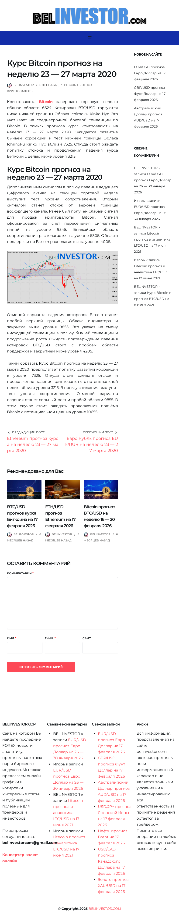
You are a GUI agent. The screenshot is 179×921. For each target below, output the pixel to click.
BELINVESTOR (24, 85)
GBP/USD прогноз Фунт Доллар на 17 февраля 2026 (149, 93)
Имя (11, 638)
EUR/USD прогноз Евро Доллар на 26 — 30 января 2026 (152, 213)
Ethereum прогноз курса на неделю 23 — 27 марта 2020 (33, 444)
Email (50, 638)
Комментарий (20, 573)
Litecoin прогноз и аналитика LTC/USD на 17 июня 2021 (150, 272)
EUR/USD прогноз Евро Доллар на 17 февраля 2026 (149, 73)
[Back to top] (174, 916)
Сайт (87, 638)
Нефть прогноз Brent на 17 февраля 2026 (112, 837)
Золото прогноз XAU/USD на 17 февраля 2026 (113, 885)
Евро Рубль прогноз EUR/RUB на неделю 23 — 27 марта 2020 (91, 444)
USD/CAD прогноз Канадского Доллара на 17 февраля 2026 (111, 861)
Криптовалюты (20, 91)
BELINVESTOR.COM (105, 909)
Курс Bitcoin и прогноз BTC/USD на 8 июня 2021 (153, 299)
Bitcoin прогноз (78, 85)
